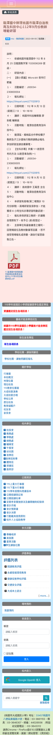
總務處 (10, 440)
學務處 (10, 437)
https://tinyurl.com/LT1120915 (23, 172)
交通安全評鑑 (14, 584)
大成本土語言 (14, 590)
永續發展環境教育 (16, 572)
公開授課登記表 (14, 494)
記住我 (9, 653)
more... (44, 595)
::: (3, 8)
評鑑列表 (11, 560)
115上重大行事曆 (15, 484)
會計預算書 (12, 508)
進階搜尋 (44, 702)
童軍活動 (11, 541)
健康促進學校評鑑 (16, 578)
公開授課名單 (13, 498)
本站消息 (12, 12)
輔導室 (10, 444)
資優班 (10, 465)
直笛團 (10, 537)
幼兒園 (10, 451)
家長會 (7, 412)
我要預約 (9, 610)
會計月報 (11, 505)
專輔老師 (11, 534)
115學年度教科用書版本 (18, 491)
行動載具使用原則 (15, 516)
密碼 (6, 639)
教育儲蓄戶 (9, 405)
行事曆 (7, 373)
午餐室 (10, 447)
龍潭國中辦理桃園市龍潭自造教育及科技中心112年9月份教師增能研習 (25, 26)
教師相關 (20, 39)
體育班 (10, 462)
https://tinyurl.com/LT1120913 (23, 101)
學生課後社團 (13, 545)
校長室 (10, 430)
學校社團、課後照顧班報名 (18, 358)
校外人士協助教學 (15, 519)
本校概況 (8, 377)
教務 (8, 39)
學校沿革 (8, 398)
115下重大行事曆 (15, 487)
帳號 (6, 626)
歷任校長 (8, 402)
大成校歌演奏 (11, 391)
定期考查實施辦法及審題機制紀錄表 (25, 501)
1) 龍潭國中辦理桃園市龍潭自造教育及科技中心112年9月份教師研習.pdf (14, 275)
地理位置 (8, 380)
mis (12, 39)
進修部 (10, 469)
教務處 (10, 433)
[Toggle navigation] (11, 4)
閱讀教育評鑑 (14, 566)
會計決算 (11, 512)
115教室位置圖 (11, 387)
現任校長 (8, 384)
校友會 (7, 409)
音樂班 (10, 455)
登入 (26, 659)
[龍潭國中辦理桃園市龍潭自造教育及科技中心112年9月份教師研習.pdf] (14, 260)
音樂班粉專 (12, 458)
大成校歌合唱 (11, 395)
